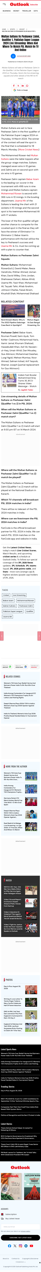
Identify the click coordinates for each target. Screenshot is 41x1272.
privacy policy (25, 1231)
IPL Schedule (18, 565)
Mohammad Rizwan (11, 193)
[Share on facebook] (14, 86)
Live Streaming (19, 595)
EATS (36, 11)
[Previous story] (1, 636)
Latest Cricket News (21, 547)
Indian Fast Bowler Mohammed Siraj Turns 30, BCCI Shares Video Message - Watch (27, 381)
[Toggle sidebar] (6, 4)
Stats (5, 571)
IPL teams (31, 565)
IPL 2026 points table (20, 568)
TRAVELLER (26, 11)
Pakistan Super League (12, 611)
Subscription (11, 1214)
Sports (12, 29)
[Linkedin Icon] (26, 1246)
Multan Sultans (9, 606)
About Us (6, 1259)
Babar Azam (32, 179)
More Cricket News (28, 149)
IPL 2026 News (25, 562)
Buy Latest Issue (12, 1218)
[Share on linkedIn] (23, 86)
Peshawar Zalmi (26, 606)
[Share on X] (18, 86)
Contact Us (15, 1259)
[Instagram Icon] (20, 1246)
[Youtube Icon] (31, 1246)
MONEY (16, 11)
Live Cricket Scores (26, 550)
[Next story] (39, 636)
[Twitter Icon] (15, 1246)
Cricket (22, 29)
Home (4, 29)
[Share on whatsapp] (27, 86)
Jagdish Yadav (27, 390)
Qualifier (29, 611)
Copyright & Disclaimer (30, 1259)
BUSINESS (7, 11)
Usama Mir (20, 200)
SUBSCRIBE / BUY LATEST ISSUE (20, 1237)
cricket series (9, 556)
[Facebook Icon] (9, 1246)
